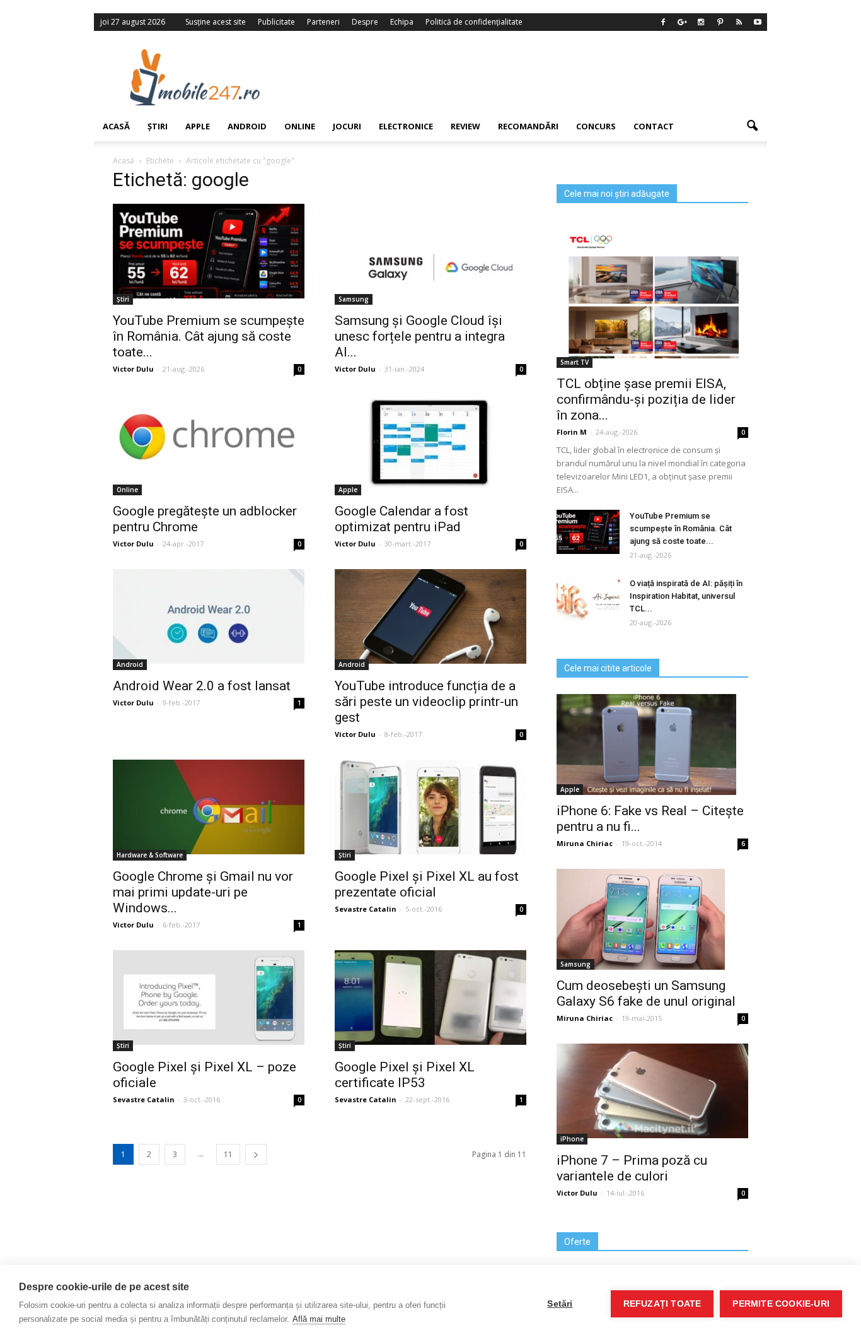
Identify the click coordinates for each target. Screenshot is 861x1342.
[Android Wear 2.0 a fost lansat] (208, 616)
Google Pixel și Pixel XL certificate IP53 (405, 1074)
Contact (653, 126)
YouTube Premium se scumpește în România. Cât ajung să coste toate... (208, 336)
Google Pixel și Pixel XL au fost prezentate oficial (427, 884)
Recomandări (528, 126)
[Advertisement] (533, 77)
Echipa (401, 21)
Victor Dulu (133, 369)
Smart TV (574, 362)
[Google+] (682, 22)
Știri (157, 126)
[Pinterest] (719, 22)
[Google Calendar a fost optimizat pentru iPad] (430, 441)
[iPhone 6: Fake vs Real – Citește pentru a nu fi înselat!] (652, 744)
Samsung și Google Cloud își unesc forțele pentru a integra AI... (420, 336)
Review (465, 126)
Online (299, 126)
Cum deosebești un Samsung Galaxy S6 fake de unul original (646, 993)
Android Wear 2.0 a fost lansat (202, 685)
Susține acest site (215, 21)
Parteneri (323, 21)
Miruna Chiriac (585, 843)
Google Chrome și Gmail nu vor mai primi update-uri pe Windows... (203, 892)
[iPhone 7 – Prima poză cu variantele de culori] (652, 1091)
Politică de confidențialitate (474, 21)
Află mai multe (318, 1319)
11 (228, 1154)
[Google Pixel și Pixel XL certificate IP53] (430, 997)
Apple (197, 126)
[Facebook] (663, 22)
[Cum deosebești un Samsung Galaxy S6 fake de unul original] (652, 919)
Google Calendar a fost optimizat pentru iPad (401, 518)
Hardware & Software (150, 855)
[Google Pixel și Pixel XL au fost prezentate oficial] (430, 807)
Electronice (406, 126)
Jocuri (347, 126)
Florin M (572, 432)
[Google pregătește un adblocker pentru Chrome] (208, 440)
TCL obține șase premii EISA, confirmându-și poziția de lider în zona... (646, 399)
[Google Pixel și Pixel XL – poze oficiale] (208, 997)
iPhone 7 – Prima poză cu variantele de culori (632, 1168)
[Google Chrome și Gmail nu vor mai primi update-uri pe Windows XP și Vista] (208, 807)
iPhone (572, 1138)
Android (247, 126)
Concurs (596, 126)
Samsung (353, 299)
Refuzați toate (662, 1304)
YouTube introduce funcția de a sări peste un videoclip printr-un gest (426, 701)
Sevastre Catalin (365, 909)
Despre (365, 21)
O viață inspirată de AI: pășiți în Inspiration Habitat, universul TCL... (686, 596)
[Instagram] (700, 22)
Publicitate (276, 21)
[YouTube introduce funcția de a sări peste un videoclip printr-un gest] (430, 616)
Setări (559, 1304)
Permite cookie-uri (780, 1304)
